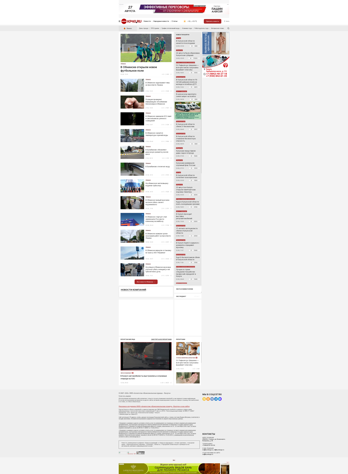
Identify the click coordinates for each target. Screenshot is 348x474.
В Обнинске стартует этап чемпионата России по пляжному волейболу (156, 219)
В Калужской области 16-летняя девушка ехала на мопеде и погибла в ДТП (187, 82)
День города (143, 28)
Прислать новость (212, 21)
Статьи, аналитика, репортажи (185, 62)
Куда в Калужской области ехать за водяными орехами (187, 203)
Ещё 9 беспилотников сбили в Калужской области (188, 258)
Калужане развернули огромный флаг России (185, 164)
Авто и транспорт (181, 91)
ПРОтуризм (155, 28)
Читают (197, 296)
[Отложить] (171, 74)
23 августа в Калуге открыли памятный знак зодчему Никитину (186, 189)
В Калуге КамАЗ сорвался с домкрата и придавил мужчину (187, 245)
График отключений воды (171, 28)
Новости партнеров (166, 443)
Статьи (174, 21)
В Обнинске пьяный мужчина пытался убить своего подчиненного (157, 202)
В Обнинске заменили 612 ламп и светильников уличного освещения (158, 118)
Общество (179, 50)
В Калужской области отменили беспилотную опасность (186, 138)
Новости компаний (133, 289)
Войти (227, 21)
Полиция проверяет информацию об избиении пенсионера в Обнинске (156, 101)
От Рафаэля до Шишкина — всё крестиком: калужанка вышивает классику (187, 67)
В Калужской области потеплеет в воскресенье (186, 176)
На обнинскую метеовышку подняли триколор (156, 184)
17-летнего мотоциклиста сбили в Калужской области (186, 230)
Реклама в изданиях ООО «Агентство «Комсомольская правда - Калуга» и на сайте (154, 406)
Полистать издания (125, 396)
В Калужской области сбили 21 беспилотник (185, 125)
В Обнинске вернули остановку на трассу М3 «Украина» (158, 251)
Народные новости (161, 21)
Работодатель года (201, 28)
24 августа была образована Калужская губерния (188, 54)
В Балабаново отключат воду (157, 167)
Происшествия (180, 77)
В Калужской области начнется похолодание (185, 42)
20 (162, 382)
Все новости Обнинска (145, 282)
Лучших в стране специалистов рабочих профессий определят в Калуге (186, 273)
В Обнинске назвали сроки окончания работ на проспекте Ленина (158, 236)
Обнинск (123, 63)
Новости (147, 21)
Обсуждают (181, 296)
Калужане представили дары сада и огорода (186, 152)
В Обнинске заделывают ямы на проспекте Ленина (157, 84)
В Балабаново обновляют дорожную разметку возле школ (156, 152)
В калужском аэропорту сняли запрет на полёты (186, 95)
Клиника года (187, 28)
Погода (178, 38)
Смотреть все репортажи (161, 339)
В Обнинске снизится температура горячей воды (156, 134)
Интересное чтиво (217, 28)
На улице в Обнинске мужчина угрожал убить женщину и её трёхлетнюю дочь (158, 269)
